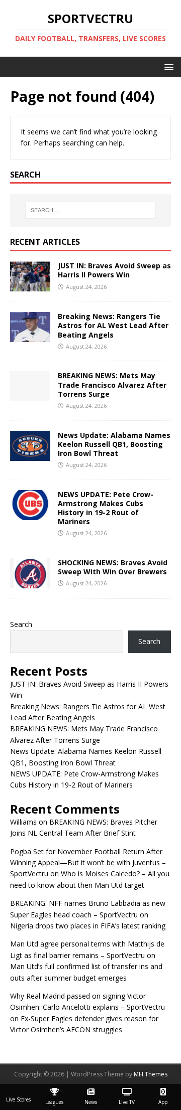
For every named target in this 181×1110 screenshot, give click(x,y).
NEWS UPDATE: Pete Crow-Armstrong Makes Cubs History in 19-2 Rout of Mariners (105, 508)
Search (21, 624)
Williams (23, 822)
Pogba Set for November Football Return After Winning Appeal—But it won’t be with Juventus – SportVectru (88, 863)
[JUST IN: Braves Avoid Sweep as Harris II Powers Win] (30, 285)
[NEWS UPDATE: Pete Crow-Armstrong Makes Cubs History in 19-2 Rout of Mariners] (30, 514)
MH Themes (150, 1074)
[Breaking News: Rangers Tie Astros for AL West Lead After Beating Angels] (30, 336)
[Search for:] (90, 210)
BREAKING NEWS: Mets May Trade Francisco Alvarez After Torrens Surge (112, 384)
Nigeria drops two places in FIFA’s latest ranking (87, 925)
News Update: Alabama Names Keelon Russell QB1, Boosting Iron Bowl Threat (114, 444)
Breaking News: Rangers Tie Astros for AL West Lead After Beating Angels (113, 325)
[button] (167, 66)
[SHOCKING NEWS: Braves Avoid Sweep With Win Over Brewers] (30, 582)
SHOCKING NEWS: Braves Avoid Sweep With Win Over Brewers (112, 567)
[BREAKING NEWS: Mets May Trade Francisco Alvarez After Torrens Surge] (30, 395)
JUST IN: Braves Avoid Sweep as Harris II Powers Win (114, 270)
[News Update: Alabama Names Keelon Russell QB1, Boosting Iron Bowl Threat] (30, 454)
